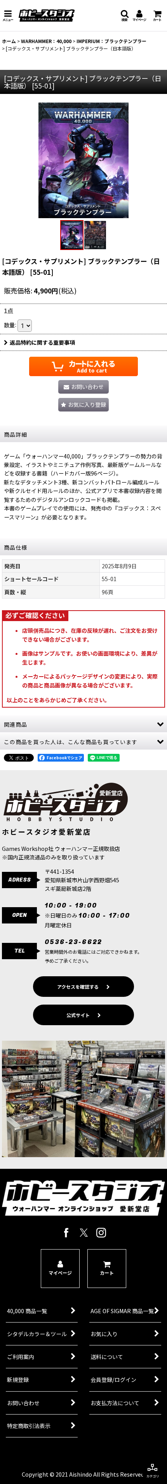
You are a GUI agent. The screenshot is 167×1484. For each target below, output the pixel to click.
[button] (8, 15)
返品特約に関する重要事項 (42, 342)
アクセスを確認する (78, 986)
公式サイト (78, 1015)
